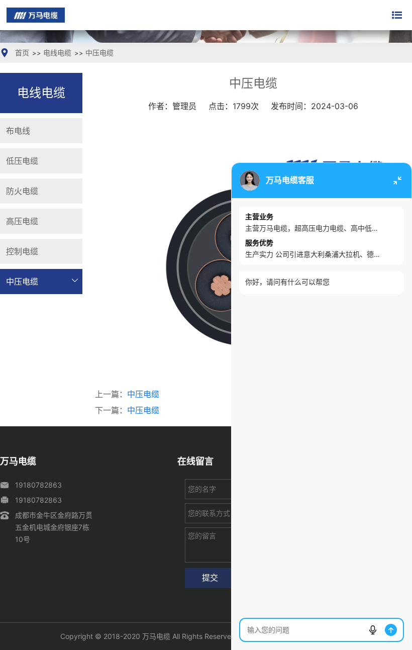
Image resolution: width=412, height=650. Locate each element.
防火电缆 (22, 191)
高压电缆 (22, 221)
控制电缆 (22, 251)
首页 (22, 52)
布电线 (18, 131)
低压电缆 (22, 161)
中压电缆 (99, 52)
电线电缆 (57, 52)
